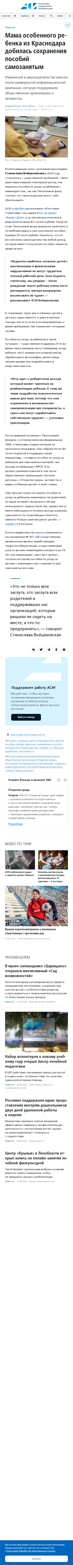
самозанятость (26, 751)
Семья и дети (31, 109)
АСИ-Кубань (28, 106)
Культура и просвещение (42, 1001)
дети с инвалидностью (42, 740)
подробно (18, 208)
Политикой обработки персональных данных (31, 1551)
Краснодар (17, 734)
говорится (11, 523)
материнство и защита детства (21, 747)
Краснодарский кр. (34, 734)
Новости (10, 27)
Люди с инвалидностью (50, 106)
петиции (43, 747)
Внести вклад (26, 717)
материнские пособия (49, 744)
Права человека (14, 109)
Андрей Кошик (13, 106)
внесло (40, 532)
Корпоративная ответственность (34, 938)
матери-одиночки (26, 744)
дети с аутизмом (20, 740)
